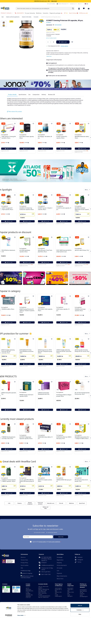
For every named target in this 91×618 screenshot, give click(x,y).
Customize (79, 609)
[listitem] (82, 557)
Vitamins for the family (26, 16)
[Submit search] (73, 8)
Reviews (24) (51, 94)
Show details (20, 615)
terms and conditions (54, 541)
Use (29, 94)
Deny (80, 614)
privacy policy (42, 541)
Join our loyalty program (51, 38)
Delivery (44, 94)
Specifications (22, 94)
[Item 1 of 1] (26, 34)
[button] (51, 4)
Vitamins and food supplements (12, 16)
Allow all (80, 605)
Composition (36, 94)
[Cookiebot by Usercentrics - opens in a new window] (8, 615)
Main (3, 16)
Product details (12, 94)
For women (36, 16)
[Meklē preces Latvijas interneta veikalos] (28, 577)
